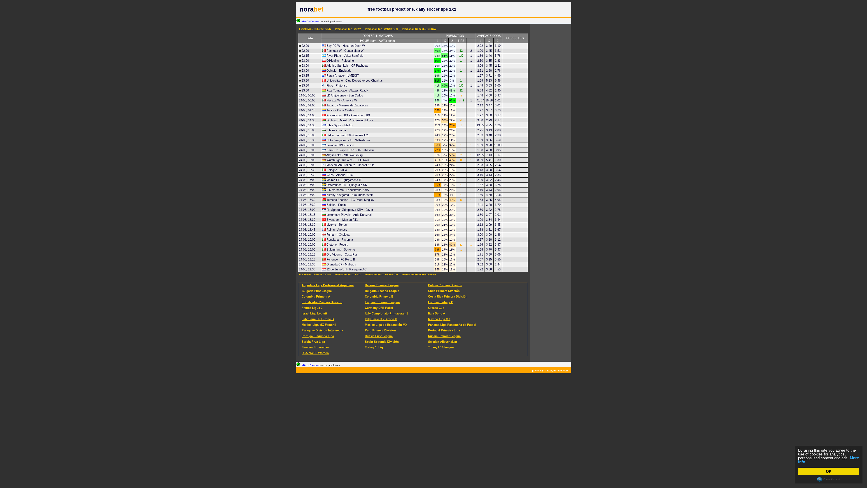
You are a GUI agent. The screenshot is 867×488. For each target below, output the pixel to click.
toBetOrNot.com (321, 21)
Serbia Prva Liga (313, 341)
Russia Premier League (444, 336)
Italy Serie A (436, 313)
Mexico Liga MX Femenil (319, 324)
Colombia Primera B (379, 296)
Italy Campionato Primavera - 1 (386, 313)
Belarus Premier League (382, 285)
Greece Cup (436, 308)
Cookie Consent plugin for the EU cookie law (828, 479)
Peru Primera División (380, 330)
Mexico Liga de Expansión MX (386, 324)
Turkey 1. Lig (374, 347)
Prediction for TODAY (348, 29)
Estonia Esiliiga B (440, 302)
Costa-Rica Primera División (447, 296)
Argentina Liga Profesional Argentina (328, 285)
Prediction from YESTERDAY (419, 29)
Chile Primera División (444, 291)
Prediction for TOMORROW (381, 29)
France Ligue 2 (312, 308)
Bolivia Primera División (445, 285)
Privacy (539, 370)
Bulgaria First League (317, 291)
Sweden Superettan (315, 347)
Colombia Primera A (316, 296)
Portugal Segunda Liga (318, 336)
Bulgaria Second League (382, 291)
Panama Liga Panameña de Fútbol (452, 324)
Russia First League (379, 336)
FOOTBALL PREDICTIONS (315, 29)
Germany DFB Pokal (379, 308)
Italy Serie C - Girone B (318, 319)
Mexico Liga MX (439, 319)
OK (829, 471)
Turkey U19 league (441, 347)
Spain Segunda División (382, 341)
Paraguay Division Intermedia (322, 330)
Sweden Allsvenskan (442, 341)
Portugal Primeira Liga (444, 330)
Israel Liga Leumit (314, 313)
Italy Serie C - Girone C (381, 319)
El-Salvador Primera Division (322, 302)
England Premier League (382, 302)
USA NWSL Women (315, 353)
